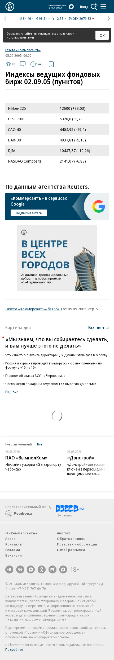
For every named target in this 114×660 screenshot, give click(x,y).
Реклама (12, 549)
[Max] (63, 569)
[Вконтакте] (20, 569)
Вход (84, 6)
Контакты (14, 544)
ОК (102, 35)
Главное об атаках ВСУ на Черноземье (35, 375)
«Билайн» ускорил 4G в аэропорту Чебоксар (33, 467)
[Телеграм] (9, 569)
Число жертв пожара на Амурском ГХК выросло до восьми (50, 383)
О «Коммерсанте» (21, 533)
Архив (10, 538)
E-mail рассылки (71, 549)
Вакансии (13, 555)
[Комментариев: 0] (23, 64)
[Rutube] (52, 569)
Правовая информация (77, 544)
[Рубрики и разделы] (103, 7)
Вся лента (98, 327)
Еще (8, 391)
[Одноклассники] (42, 569)
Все (39, 444)
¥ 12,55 (57, 18)
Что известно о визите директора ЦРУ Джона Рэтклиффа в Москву (56, 355)
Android (63, 533)
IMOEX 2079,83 (80, 18)
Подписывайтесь (29, 213)
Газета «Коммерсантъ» (23, 50)
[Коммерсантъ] (9, 6)
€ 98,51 (41, 18)
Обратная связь (71, 538)
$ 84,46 (25, 18)
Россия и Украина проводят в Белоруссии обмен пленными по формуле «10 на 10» (53, 365)
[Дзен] (31, 569)
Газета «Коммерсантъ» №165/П (33, 308)
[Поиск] (94, 7)
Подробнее (14, 649)
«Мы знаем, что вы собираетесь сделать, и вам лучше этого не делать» (56, 342)
